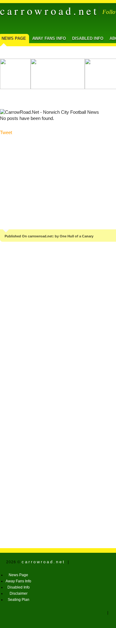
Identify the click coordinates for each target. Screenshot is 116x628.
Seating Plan (18, 599)
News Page (18, 575)
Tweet (6, 132)
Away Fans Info (49, 38)
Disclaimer (19, 593)
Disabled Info (87, 38)
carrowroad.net (49, 10)
